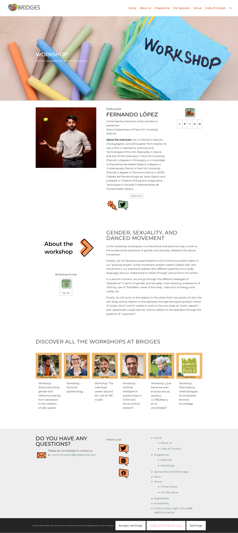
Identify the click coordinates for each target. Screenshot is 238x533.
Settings (196, 525)
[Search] (230, 8)
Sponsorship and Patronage (171, 471)
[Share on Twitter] (184, 124)
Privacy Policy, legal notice (170, 508)
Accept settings (130, 525)
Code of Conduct (171, 448)
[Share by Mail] (199, 124)
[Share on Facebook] (179, 124)
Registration (161, 498)
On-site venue (169, 492)
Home (158, 438)
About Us (166, 442)
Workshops (168, 465)
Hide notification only (166, 525)
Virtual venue (169, 486)
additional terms (164, 512)
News (157, 476)
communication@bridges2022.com (74, 454)
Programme (161, 454)
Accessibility (161, 503)
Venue (158, 481)
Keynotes (166, 459)
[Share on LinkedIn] (194, 124)
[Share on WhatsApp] (189, 124)
